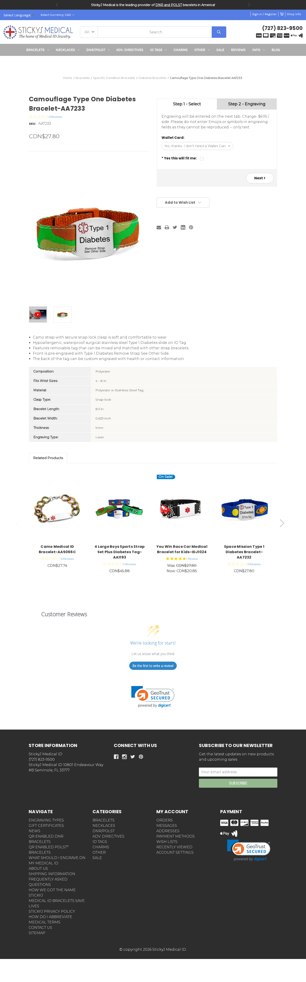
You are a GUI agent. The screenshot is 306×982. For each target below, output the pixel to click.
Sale (220, 50)
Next (249, 4)
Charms (181, 50)
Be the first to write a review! (153, 666)
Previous (57, 4)
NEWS (34, 831)
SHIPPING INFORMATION (52, 874)
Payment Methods (175, 836)
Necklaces (65, 50)
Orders (164, 820)
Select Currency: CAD (56, 15)
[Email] (159, 227)
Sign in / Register (264, 14)
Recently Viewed (174, 847)
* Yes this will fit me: (179, 158)
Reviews (238, 50)
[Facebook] (116, 756)
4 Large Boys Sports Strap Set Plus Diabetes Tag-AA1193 (119, 552)
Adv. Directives (129, 50)
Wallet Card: (173, 137)
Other (199, 50)
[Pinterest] (191, 227)
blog (276, 50)
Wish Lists (166, 842)
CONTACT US (40, 927)
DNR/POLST (95, 50)
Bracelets (35, 50)
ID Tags (156, 50)
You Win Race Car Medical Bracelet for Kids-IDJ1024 (181, 549)
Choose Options (60, 508)
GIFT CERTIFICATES (46, 825)
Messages (166, 825)
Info (256, 50)
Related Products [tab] (48, 458)
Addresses (167, 831)
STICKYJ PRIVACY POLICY (52, 911)
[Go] (219, 32)
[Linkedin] (183, 227)
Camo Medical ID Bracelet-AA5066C (57, 549)
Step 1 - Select (187, 104)
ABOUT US (38, 868)
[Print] (167, 227)
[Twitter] (175, 227)
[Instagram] (124, 756)
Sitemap (37, 933)
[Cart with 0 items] (281, 14)
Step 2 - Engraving (246, 104)
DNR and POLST (168, 5)
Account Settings (175, 852)
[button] (153, 64)
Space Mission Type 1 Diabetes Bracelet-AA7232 (244, 552)
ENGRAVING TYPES (46, 820)
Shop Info (294, 14)
